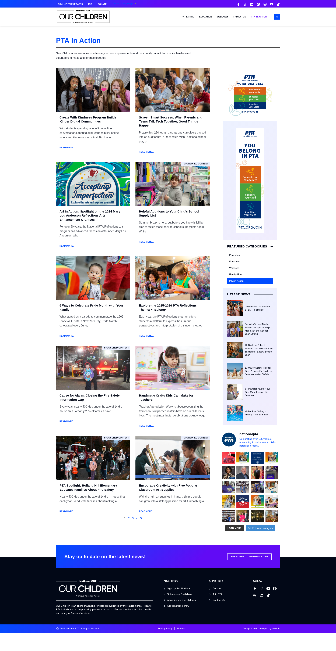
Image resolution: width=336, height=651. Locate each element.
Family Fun (239, 17)
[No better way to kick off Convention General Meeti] (257, 487)
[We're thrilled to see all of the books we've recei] (271, 516)
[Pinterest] (258, 4)
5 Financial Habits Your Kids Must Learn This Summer (257, 391)
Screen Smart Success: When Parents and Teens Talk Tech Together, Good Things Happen (170, 121)
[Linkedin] (251, 4)
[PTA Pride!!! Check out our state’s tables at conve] (271, 487)
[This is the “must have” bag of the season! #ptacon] (228, 501)
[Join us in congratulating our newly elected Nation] (228, 472)
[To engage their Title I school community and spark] (271, 458)
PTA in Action (259, 17)
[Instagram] (265, 4)
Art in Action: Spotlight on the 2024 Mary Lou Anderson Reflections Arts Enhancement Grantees (89, 215)
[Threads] (245, 4)
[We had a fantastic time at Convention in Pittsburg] (257, 458)
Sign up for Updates (70, 4)
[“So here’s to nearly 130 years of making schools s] (242, 487)
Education (205, 17)
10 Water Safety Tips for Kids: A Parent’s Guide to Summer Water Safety (258, 370)
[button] (277, 17)
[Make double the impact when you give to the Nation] (271, 501)
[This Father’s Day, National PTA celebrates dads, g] (257, 472)
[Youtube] (271, 4)
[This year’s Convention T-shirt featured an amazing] (228, 487)
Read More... (66, 147)
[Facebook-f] (238, 4)
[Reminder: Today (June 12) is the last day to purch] (228, 516)
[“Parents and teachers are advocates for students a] (271, 472)
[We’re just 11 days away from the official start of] (257, 516)
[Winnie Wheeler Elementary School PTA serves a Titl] (242, 458)
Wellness (223, 17)
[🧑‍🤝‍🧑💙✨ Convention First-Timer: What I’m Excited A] (242, 516)
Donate (102, 4)
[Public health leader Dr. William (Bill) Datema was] (242, 472)
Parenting (188, 17)
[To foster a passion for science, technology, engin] (257, 501)
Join (90, 4)
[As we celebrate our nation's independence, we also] (228, 458)
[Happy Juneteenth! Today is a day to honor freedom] (242, 501)
